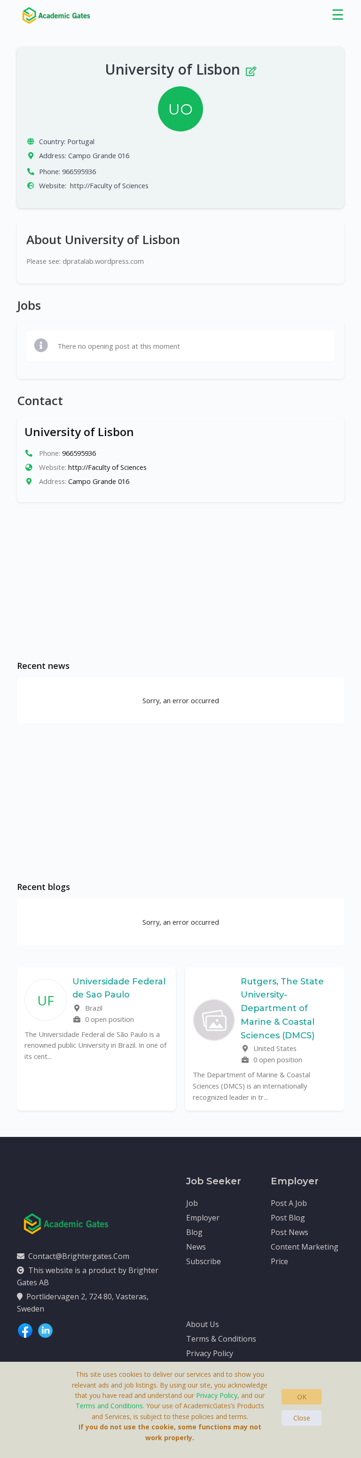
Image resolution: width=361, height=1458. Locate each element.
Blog (194, 1232)
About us (202, 1324)
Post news (289, 1232)
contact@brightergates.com (78, 1256)
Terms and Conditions (109, 1405)
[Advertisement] (180, 581)
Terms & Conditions (221, 1339)
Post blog (288, 1217)
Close (301, 1417)
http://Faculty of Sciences (109, 185)
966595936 (79, 171)
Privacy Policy (209, 1353)
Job (192, 1203)
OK (301, 1396)
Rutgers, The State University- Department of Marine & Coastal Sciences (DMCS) (282, 1008)
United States (274, 1048)
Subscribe (203, 1261)
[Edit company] (250, 69)
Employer (203, 1217)
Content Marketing (304, 1247)
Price (279, 1261)
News (196, 1247)
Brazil (92, 1008)
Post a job (289, 1203)
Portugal (80, 141)
